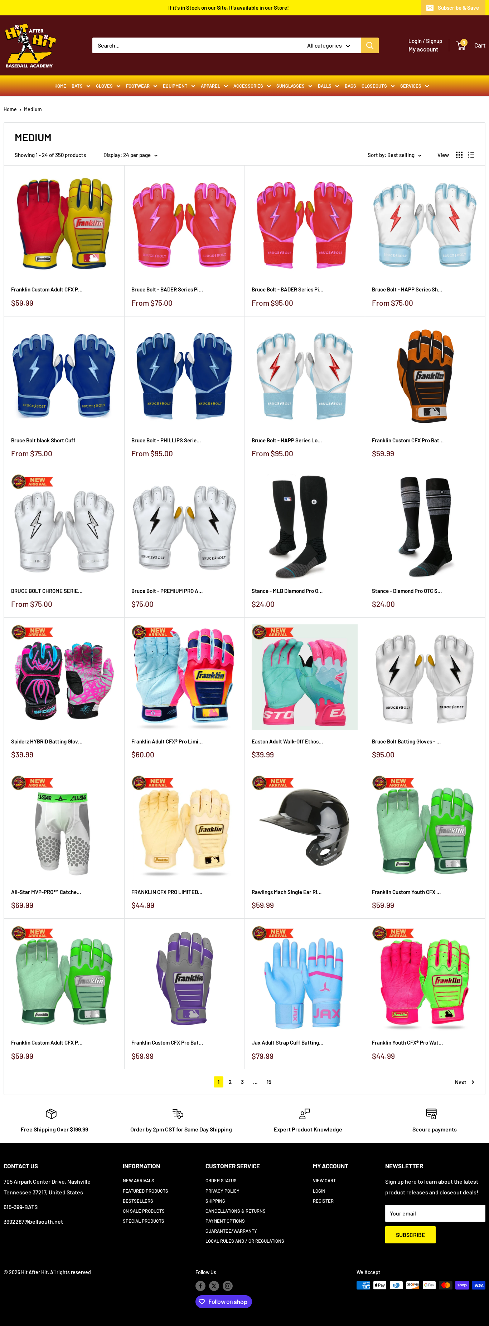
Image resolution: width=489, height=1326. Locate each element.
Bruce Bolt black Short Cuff (43, 440)
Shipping (215, 1201)
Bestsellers (138, 1201)
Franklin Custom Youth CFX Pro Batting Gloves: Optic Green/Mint (408, 892)
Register (323, 1201)
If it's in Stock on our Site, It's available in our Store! (228, 7)
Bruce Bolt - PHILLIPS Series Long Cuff (167, 440)
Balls (324, 86)
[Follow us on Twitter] (214, 1286)
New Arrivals (138, 1180)
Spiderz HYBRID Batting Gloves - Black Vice (47, 741)
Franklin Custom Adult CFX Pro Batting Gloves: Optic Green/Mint (47, 1042)
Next (460, 1082)
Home (60, 86)
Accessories (248, 86)
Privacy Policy (222, 1191)
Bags (350, 86)
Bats (77, 86)
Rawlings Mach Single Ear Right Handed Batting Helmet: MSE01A (287, 892)
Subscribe (410, 1234)
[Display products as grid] (459, 155)
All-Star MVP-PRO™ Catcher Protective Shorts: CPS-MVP (47, 892)
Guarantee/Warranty (231, 1231)
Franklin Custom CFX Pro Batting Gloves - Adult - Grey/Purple (167, 1042)
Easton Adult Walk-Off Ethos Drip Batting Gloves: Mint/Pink (287, 741)
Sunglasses (290, 86)
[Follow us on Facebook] (200, 1286)
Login (319, 1191)
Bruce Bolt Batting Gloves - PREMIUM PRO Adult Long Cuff (408, 741)
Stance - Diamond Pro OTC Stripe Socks (408, 591)
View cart (324, 1180)
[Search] (370, 45)
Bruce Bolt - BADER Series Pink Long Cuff (287, 289)
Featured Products (145, 1191)
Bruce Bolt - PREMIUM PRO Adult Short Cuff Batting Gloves (167, 591)
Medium (33, 109)
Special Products (143, 1221)
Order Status (221, 1180)
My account (423, 49)
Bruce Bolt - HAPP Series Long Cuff (287, 440)
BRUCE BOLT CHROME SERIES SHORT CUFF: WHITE (47, 591)
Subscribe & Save (458, 7)
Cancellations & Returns (235, 1211)
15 (269, 1082)
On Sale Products (144, 1211)
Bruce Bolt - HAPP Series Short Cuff (408, 289)
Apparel (210, 86)
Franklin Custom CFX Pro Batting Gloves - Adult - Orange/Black (408, 440)
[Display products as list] (471, 155)
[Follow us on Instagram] (228, 1286)
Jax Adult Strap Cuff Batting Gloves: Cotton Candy (287, 1042)
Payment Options (225, 1221)
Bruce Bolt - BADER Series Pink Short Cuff (167, 289)
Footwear (138, 86)
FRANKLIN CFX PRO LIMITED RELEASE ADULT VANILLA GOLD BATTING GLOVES (167, 892)
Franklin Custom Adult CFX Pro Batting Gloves (47, 289)
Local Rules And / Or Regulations (244, 1241)
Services (410, 86)
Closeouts (374, 86)
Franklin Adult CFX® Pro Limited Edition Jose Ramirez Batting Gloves (167, 741)
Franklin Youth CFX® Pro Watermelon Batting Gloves (408, 1042)
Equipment (175, 86)
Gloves (104, 86)
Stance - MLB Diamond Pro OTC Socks (287, 591)
